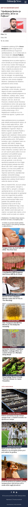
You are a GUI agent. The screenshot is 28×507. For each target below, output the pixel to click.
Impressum (9, 499)
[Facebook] (11, 492)
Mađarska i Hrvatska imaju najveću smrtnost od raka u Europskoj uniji (12, 218)
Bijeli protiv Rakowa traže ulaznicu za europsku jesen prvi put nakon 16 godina (13, 450)
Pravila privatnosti (17, 499)
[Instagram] (13, 492)
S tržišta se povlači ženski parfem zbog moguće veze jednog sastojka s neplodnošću (13, 224)
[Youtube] (16, 492)
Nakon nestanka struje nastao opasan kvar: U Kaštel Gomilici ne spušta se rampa (14, 417)
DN (5, 34)
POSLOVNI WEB (17, 504)
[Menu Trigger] (25, 2)
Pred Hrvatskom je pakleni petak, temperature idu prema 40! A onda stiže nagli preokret (14, 483)
